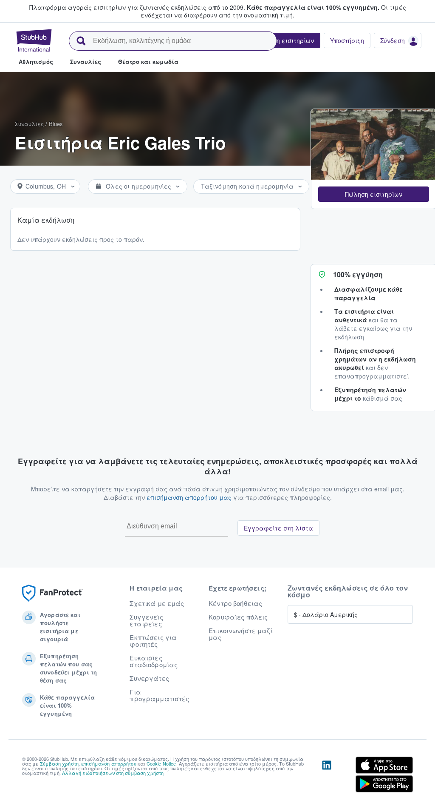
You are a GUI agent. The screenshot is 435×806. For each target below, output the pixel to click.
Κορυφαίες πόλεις (238, 617)
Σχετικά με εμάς (157, 603)
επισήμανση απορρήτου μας (189, 497)
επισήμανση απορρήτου (108, 763)
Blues (56, 124)
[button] (373, 194)
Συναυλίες (29, 124)
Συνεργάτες (149, 678)
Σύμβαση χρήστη (59, 763)
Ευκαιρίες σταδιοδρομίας (154, 661)
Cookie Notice (161, 763)
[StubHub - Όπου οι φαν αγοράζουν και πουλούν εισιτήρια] (34, 40)
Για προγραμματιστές (159, 695)
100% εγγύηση (358, 274)
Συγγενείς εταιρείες (146, 620)
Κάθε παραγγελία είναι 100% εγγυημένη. (313, 7)
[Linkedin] (327, 776)
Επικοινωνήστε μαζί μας (241, 634)
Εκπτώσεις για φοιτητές (153, 641)
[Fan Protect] (52, 593)
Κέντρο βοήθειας (235, 603)
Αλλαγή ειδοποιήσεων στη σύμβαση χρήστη (113, 772)
